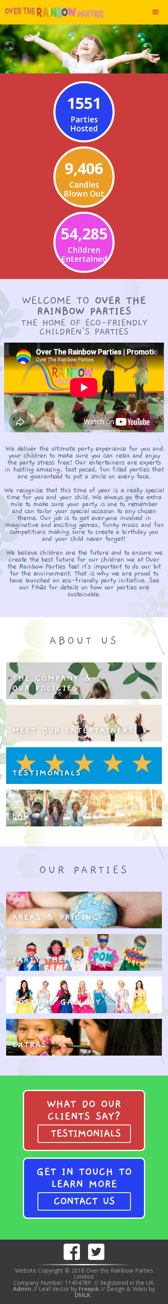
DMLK (83, 1295)
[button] (156, 12)
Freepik (90, 1289)
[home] (52, 12)
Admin (22, 1289)
